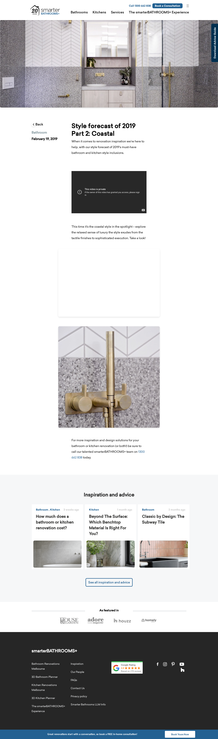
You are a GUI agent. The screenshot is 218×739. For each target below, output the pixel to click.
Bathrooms (79, 12)
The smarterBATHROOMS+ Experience (159, 12)
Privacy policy (79, 696)
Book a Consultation (167, 6)
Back (39, 124)
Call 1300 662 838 (140, 6)
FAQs (74, 680)
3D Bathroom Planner (45, 677)
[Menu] (188, 6)
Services (117, 12)
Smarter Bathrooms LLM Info (88, 704)
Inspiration (77, 664)
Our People (77, 672)
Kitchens (99, 12)
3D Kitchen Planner (43, 698)
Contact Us (78, 688)
